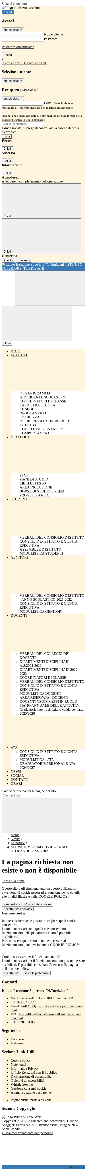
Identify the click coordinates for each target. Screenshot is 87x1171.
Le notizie (18, 843)
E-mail (48, 103)
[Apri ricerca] (50, 288)
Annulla (8, 260)
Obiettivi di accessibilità (27, 1080)
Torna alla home (13, 881)
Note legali (18, 1064)
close (7, 343)
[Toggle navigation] (37, 323)
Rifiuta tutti (38, 904)
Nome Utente (53, 34)
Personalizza (12, 904)
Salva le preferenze (36, 973)
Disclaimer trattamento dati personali (27, 1133)
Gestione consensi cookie (28, 1088)
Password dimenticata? (18, 47)
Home (15, 835)
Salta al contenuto (14, 4)
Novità (15, 839)
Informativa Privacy (25, 1068)
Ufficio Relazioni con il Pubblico (34, 1072)
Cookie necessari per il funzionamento (29, 957)
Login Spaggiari (35, 119)
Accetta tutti (18, 909)
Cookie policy (21, 1060)
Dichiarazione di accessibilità (31, 1076)
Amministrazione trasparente (31, 1092)
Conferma (24, 260)
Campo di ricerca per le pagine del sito (29, 791)
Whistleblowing (22, 1084)
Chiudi (8, 148)
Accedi (8, 12)
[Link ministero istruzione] (21, 8)
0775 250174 (26, 1002)
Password (51, 39)
